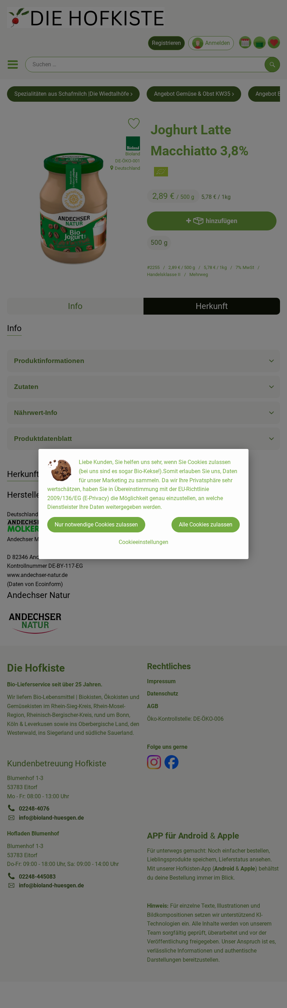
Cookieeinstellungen (143, 542)
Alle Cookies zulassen (205, 524)
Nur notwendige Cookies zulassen (96, 524)
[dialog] (143, 504)
